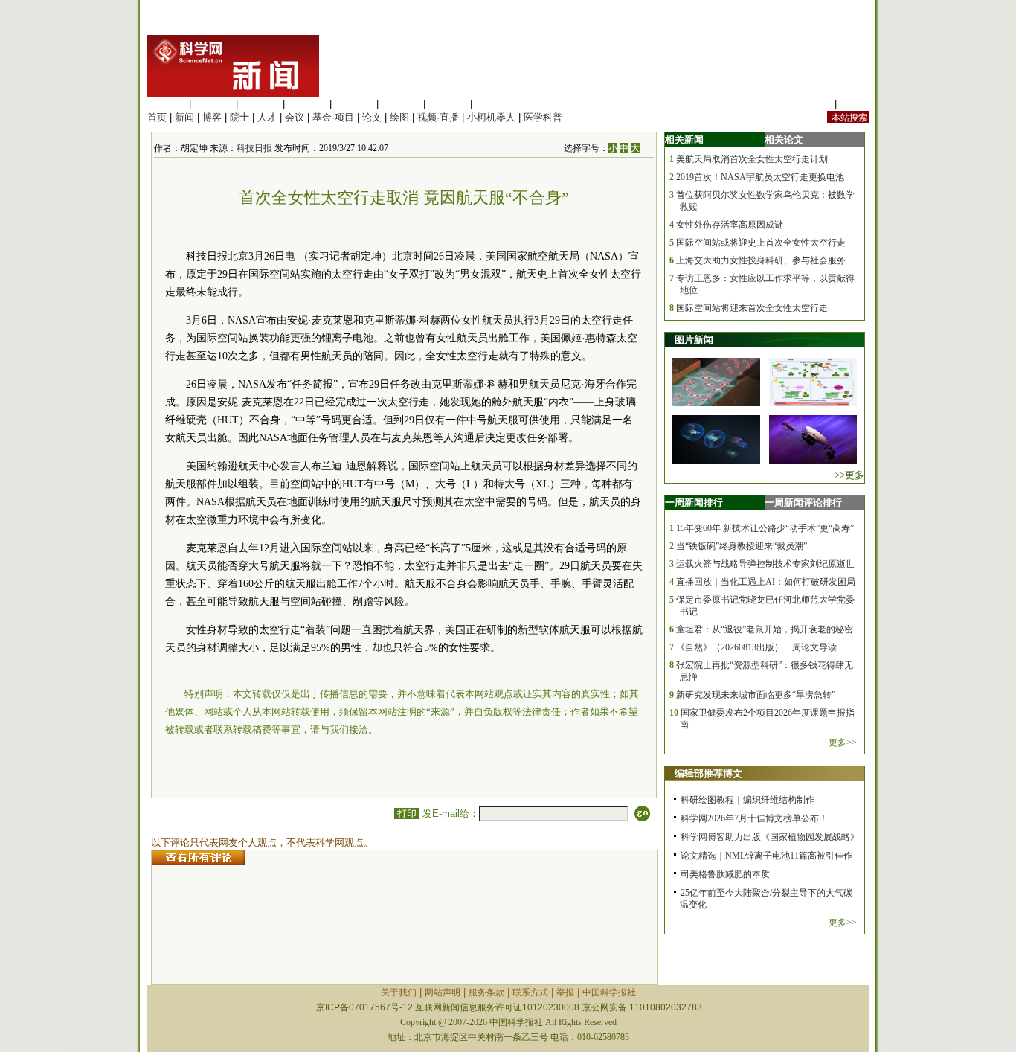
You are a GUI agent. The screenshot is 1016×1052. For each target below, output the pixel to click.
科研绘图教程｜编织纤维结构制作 (747, 800)
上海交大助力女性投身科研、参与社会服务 (761, 260)
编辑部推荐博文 (708, 773)
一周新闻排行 (694, 502)
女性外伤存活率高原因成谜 (729, 224)
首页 (157, 117)
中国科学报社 (609, 992)
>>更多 (849, 475)
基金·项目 (333, 117)
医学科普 (543, 117)
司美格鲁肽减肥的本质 (725, 874)
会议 (294, 117)
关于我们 (399, 992)
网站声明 (442, 992)
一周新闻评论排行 (803, 502)
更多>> (843, 742)
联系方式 (530, 992)
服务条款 (486, 992)
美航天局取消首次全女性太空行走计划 (752, 159)
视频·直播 (438, 117)
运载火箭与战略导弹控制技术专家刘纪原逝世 (765, 564)
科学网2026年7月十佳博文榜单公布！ (754, 818)
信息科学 (354, 103)
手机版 (854, 103)
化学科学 (260, 103)
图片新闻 (694, 339)
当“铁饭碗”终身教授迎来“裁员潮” (741, 546)
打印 (406, 813)
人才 (267, 117)
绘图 (399, 117)
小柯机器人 (491, 117)
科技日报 (254, 148)
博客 (212, 117)
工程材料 (307, 103)
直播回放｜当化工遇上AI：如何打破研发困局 (765, 582)
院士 (239, 117)
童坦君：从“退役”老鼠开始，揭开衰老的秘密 (764, 629)
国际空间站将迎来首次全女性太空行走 (752, 308)
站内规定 (812, 103)
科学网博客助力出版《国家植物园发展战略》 (770, 837)
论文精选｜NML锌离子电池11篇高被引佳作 (766, 855)
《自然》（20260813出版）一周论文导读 (756, 647)
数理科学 (447, 103)
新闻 (184, 117)
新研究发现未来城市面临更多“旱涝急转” (755, 695)
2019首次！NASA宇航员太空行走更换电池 (760, 177)
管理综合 (494, 103)
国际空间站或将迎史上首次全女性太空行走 (761, 242)
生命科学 (166, 103)
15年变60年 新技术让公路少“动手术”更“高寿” (765, 528)
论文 (372, 117)
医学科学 (213, 103)
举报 (565, 992)
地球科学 (401, 103)
